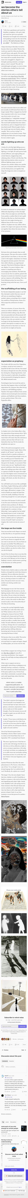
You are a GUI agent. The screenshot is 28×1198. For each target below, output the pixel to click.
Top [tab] (3, 1122)
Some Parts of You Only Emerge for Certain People (12, 77)
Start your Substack (10, 1190)
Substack (6, 1194)
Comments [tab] (5, 1061)
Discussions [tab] (13, 1122)
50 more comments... (6, 1114)
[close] (23, 1147)
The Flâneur (8, 1095)
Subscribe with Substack (15, 1176)
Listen (24, 22)
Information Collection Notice (17, 1031)
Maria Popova (5, 796)
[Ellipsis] (26, 1075)
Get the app (22, 1190)
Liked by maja (9, 1077)
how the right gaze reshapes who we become (10, 1131)
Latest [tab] (7, 1122)
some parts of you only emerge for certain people (9, 1127)
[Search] (25, 1122)
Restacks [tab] (11, 1061)
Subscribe (19, 2)
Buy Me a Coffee (9, 653)
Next (23, 1050)
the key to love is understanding (6, 1141)
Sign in (24, 2)
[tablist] (8, 1061)
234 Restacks (20, 1039)
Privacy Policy (19, 1182)
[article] (14, 1131)
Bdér (6, 1075)
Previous (6, 1050)
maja (6, 21)
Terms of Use (21, 1030)
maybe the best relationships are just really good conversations (10, 1144)
